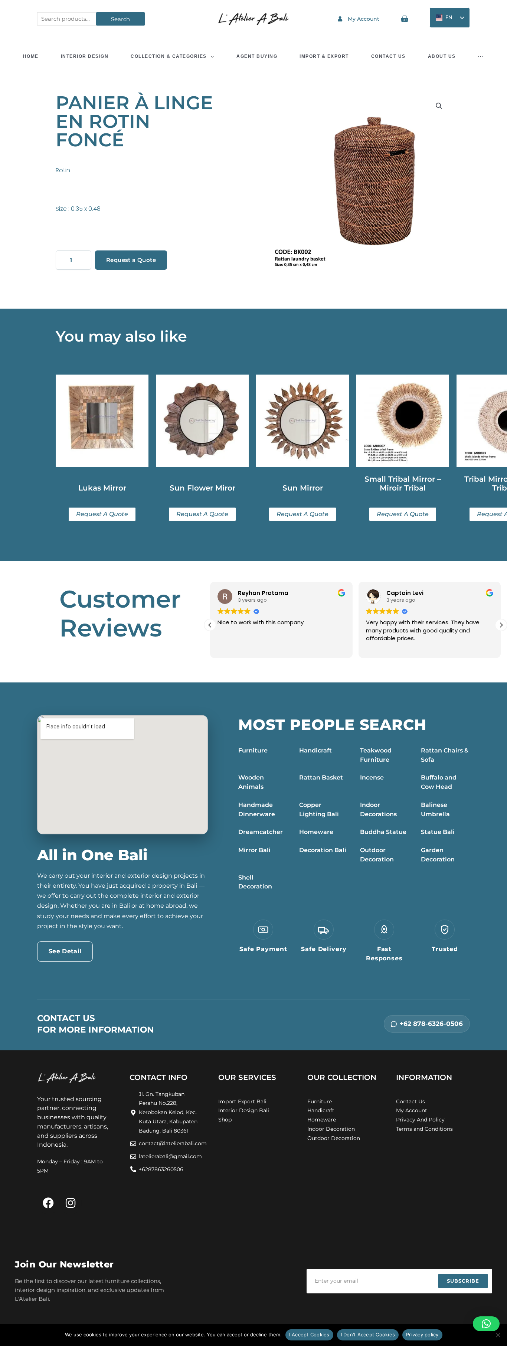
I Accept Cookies (309, 1334)
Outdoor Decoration (377, 855)
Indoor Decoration (331, 1129)
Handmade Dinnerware (256, 809)
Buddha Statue (383, 831)
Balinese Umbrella (435, 809)
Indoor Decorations (378, 809)
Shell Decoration (255, 882)
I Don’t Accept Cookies (368, 1334)
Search (120, 19)
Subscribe (463, 1281)
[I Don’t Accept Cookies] (497, 1335)
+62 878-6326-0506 (431, 1023)
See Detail (65, 951)
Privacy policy (422, 1334)
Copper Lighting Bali (319, 809)
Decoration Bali (322, 850)
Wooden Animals (251, 782)
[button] (439, 106)
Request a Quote (131, 259)
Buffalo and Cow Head (439, 782)
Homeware (316, 831)
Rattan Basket (321, 777)
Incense (372, 777)
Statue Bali (438, 831)
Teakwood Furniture (376, 755)
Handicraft (315, 750)
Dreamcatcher (260, 831)
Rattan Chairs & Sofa (444, 755)
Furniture (253, 750)
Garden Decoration (438, 855)
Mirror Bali (254, 850)
